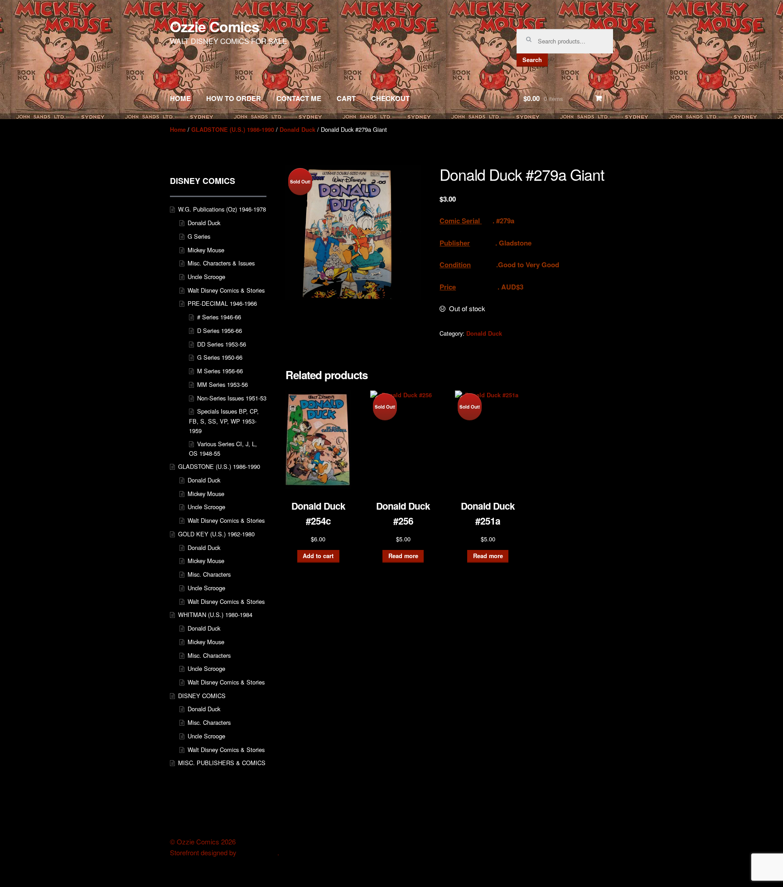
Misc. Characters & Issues (221, 263)
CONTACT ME (298, 98)
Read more (403, 556)
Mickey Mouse (206, 250)
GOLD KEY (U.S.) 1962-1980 (216, 534)
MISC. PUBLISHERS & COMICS (222, 762)
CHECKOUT (390, 98)
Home (178, 129)
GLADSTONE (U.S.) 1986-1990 (232, 129)
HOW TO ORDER (233, 98)
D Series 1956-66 (219, 330)
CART (346, 98)
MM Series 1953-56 (222, 384)
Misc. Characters (209, 574)
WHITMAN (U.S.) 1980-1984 (215, 614)
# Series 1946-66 (219, 317)
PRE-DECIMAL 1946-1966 (222, 303)
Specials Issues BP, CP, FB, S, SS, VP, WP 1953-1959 (224, 421)
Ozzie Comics (214, 26)
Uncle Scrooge (206, 276)
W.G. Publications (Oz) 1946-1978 (222, 209)
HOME (180, 98)
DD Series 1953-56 (221, 344)
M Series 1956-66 (220, 370)
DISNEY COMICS (202, 695)
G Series (199, 236)
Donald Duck (297, 129)
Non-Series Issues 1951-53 (231, 398)
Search (532, 60)
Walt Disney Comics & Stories (226, 290)
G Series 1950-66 (219, 357)
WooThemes (257, 853)
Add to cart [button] (318, 556)
